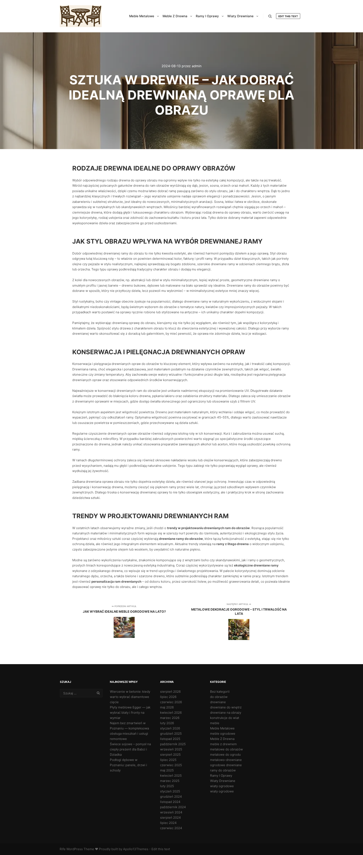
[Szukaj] (270, 16)
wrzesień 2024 (171, 812)
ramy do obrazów (223, 770)
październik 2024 (173, 807)
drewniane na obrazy (225, 713)
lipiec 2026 (168, 697)
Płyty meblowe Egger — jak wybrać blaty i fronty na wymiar (130, 712)
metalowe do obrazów (226, 749)
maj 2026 (167, 707)
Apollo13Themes (135, 849)
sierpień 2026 (170, 692)
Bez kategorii (220, 692)
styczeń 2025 (170, 791)
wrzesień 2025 (171, 749)
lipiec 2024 (168, 823)
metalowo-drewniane (226, 760)
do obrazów (219, 697)
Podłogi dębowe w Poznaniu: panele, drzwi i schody (128, 765)
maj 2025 (167, 770)
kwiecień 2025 (171, 776)
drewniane (218, 702)
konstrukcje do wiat (224, 718)
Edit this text (288, 16)
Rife (63, 849)
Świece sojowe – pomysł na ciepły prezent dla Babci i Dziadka (130, 749)
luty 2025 (167, 786)
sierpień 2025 (170, 755)
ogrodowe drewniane (226, 765)
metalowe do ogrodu (225, 755)
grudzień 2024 (171, 797)
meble (214, 723)
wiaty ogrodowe (222, 786)
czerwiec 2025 (171, 765)
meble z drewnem (223, 744)
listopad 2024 (170, 802)
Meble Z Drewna (222, 739)
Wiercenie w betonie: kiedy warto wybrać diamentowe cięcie (130, 697)
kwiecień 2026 (171, 713)
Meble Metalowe (222, 728)
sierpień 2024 (170, 818)
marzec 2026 (169, 718)
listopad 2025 (170, 739)
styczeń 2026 (170, 728)
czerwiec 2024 (171, 828)
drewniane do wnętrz (226, 707)
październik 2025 (173, 744)
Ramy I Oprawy (221, 776)
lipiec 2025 (168, 760)
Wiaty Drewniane (222, 781)
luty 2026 (167, 723)
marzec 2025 (169, 781)
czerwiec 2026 (171, 702)
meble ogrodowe (222, 734)
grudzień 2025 (171, 734)
